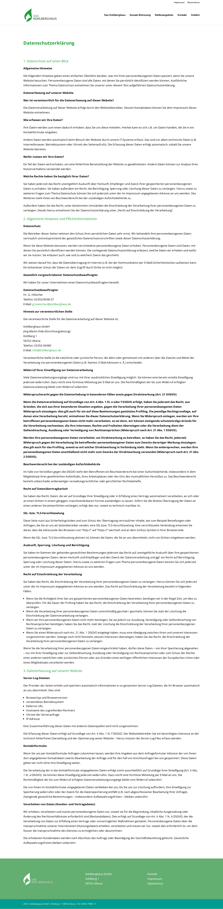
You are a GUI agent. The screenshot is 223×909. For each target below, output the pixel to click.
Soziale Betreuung (140, 15)
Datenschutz (193, 2)
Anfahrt (195, 15)
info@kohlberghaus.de (46, 350)
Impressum (179, 2)
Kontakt (182, 15)
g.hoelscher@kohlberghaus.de (51, 304)
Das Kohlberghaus (115, 15)
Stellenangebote (164, 15)
